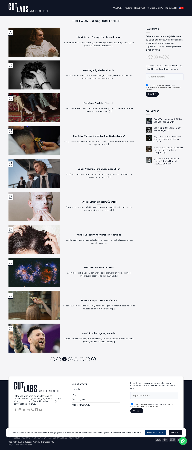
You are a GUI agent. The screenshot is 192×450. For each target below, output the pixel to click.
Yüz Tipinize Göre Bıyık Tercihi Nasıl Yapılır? (99, 37)
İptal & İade (62, 438)
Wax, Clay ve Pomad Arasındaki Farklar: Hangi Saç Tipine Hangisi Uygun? (168, 150)
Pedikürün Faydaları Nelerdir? (99, 103)
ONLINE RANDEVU (155, 8)
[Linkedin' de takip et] (36, 409)
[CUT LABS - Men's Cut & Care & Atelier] (28, 8)
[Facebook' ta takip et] (148, 57)
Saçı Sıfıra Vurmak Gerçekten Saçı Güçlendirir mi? (99, 136)
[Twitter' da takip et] (157, 57)
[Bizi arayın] (167, 57)
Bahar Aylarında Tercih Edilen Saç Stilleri (99, 168)
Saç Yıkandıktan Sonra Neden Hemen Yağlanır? (167, 129)
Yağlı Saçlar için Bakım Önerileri (99, 70)
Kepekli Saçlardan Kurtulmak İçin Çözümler (99, 234)
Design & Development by (17, 445)
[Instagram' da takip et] (153, 57)
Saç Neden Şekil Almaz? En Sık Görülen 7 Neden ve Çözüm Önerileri (168, 139)
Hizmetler (139, 8)
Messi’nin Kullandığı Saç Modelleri (99, 333)
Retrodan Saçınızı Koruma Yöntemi (99, 300)
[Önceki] (53, 359)
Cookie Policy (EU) (77, 438)
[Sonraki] (93, 359)
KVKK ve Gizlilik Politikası (157, 404)
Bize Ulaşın (171, 8)
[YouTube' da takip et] (40, 409)
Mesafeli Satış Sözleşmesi (44, 438)
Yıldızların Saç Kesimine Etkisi (99, 267)
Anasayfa (117, 8)
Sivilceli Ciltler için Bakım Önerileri (99, 201)
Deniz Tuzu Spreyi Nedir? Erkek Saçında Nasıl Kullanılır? (168, 120)
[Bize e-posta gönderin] (162, 57)
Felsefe (128, 8)
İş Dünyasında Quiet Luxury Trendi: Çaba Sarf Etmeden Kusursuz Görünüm (166, 161)
